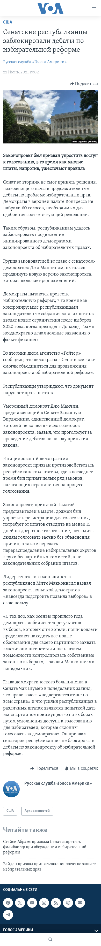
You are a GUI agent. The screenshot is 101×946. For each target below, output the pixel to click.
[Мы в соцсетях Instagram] (44, 903)
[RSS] (56, 903)
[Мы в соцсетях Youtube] (32, 903)
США (7, 22)
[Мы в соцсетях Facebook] (8, 903)
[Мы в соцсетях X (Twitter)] (20, 903)
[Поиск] (50, 939)
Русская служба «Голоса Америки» (35, 62)
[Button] (84, 83)
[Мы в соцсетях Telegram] (8, 915)
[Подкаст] (68, 903)
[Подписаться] (80, 903)
